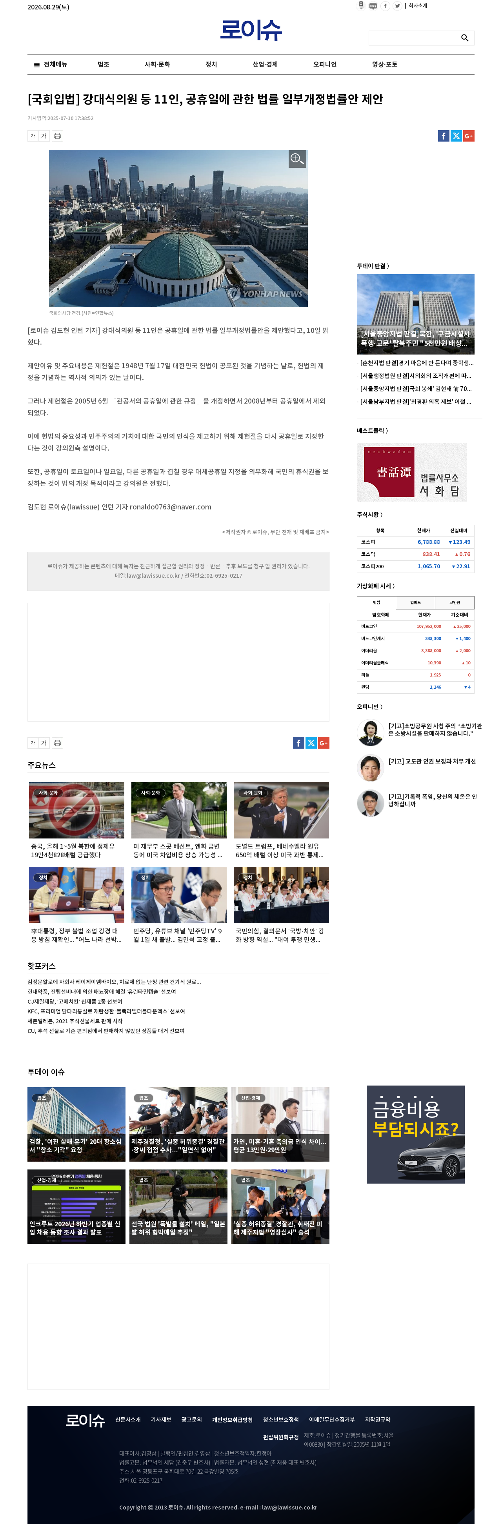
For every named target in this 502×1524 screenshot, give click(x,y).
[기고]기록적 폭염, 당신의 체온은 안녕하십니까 (432, 800)
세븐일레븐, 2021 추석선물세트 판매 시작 (75, 1021)
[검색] (467, 38)
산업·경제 (265, 65)
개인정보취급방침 (232, 1420)
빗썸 (376, 602)
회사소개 (416, 6)
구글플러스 (469, 136)
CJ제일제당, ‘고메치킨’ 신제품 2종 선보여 (74, 1001)
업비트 (415, 602)
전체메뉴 (55, 65)
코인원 (454, 602)
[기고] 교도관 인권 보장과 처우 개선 (432, 761)
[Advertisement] (106, 661)
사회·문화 (157, 65)
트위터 (456, 136)
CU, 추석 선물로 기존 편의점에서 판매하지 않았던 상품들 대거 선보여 (106, 1031)
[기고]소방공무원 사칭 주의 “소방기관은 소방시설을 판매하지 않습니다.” (435, 730)
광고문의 (192, 1420)
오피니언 (325, 65)
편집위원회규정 (281, 1437)
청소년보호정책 (281, 1420)
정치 (211, 65)
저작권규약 (378, 1420)
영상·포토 (385, 65)
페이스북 (443, 136)
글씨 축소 (33, 136)
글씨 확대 (44, 136)
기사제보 (161, 1420)
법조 (103, 65)
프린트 (57, 136)
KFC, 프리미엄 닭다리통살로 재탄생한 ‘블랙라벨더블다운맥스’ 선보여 (106, 1011)
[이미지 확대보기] (297, 159)
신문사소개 (128, 1420)
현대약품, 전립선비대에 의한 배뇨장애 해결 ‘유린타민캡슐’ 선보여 (101, 992)
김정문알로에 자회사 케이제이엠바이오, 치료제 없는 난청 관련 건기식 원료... (114, 982)
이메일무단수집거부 (332, 1420)
